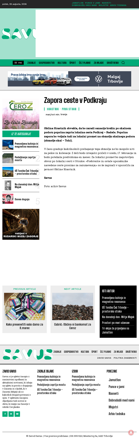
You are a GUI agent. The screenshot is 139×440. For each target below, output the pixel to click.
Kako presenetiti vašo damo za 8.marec (24, 326)
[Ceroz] (20, 114)
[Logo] (19, 33)
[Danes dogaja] (7, 199)
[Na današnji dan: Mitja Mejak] (7, 185)
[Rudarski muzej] (20, 224)
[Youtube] (17, 414)
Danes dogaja (22, 199)
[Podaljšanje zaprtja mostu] (7, 158)
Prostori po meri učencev (116, 323)
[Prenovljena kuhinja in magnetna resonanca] (7, 145)
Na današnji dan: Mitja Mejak (27, 186)
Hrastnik (53, 109)
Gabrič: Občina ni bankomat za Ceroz (72, 326)
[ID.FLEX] (69, 78)
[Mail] (11, 414)
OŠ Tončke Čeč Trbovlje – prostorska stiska (26, 172)
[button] (123, 62)
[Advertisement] (87, 33)
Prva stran (69, 109)
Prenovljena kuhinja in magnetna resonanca (26, 145)
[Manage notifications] (131, 432)
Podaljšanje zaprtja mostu (25, 159)
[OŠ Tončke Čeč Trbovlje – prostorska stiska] (7, 172)
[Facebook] (5, 414)
